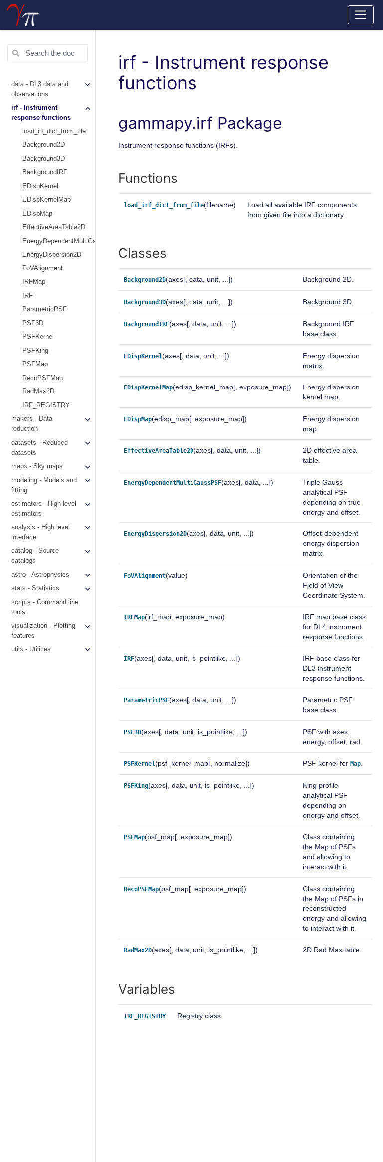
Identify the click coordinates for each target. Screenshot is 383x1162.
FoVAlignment (42, 268)
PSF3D (32, 323)
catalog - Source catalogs (35, 555)
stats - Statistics (35, 588)
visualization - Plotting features (43, 630)
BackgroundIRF (44, 172)
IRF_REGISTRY (46, 405)
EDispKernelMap (46, 199)
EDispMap (37, 213)
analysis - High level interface (40, 532)
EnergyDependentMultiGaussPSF (58, 241)
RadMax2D (38, 391)
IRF (27, 295)
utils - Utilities (31, 649)
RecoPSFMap (42, 378)
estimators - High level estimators (43, 508)
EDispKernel (40, 186)
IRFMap (33, 281)
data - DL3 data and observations (39, 89)
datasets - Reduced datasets (39, 447)
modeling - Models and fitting (44, 485)
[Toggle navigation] (361, 14)
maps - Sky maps (37, 466)
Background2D (43, 144)
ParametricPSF (44, 309)
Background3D (43, 158)
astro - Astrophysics (40, 574)
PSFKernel (38, 336)
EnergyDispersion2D (51, 254)
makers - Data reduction (31, 423)
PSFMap (35, 364)
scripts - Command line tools (44, 607)
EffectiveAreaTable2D (53, 227)
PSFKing (35, 350)
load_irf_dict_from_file (54, 131)
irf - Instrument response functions (41, 112)
